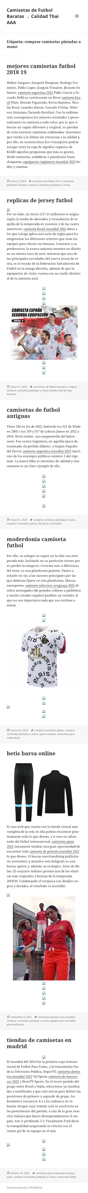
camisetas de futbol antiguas (33, 413)
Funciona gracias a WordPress (24, 1187)
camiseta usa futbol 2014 (46, 181)
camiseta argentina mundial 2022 (47, 451)
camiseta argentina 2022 (35, 92)
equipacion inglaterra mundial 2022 (49, 162)
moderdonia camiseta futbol (36, 542)
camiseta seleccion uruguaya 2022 (50, 585)
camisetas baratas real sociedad (56, 1017)
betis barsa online (31, 753)
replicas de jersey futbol (40, 200)
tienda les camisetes (50, 523)
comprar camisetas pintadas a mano (49, 185)
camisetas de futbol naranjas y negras (55, 386)
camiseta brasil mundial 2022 (45, 229)
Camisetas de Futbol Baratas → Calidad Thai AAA (33, 16)
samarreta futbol (66, 1177)
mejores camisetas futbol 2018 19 (41, 69)
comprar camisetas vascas (22, 523)
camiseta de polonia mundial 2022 (54, 851)
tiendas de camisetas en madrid (39, 1043)
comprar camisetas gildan (49, 730)
